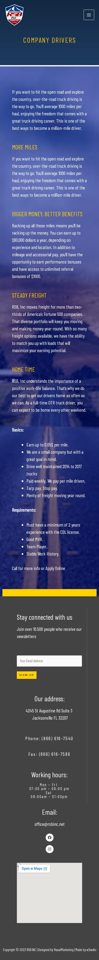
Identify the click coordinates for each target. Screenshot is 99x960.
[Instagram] (50, 849)
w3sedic (91, 949)
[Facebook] (50, 838)
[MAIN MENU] (89, 15)
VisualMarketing (64, 949)
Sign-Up (26, 675)
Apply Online (55, 568)
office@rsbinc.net (50, 824)
